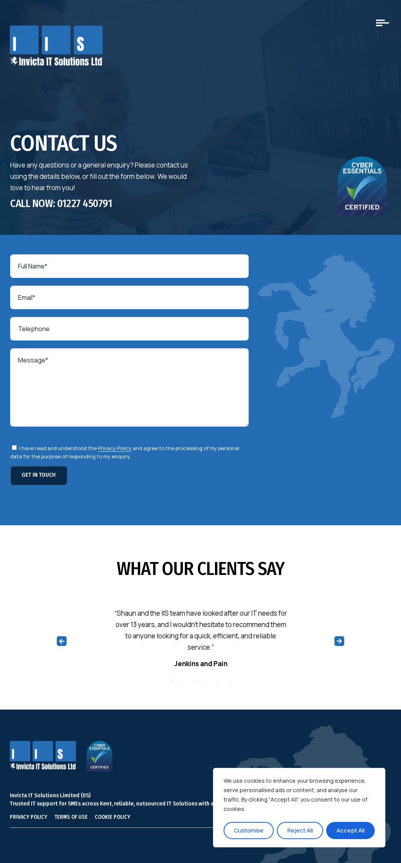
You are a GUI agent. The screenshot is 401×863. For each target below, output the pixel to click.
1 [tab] (171, 680)
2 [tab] (183, 680)
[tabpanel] (200, 640)
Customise (249, 830)
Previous (62, 641)
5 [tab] (218, 680)
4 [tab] (206, 680)
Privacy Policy (115, 448)
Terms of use (71, 817)
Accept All (350, 830)
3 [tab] (195, 680)
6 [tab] (230, 680)
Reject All (300, 830)
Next (340, 641)
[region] (299, 807)
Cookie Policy (112, 817)
